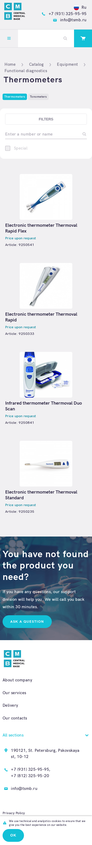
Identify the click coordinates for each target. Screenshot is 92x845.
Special (21, 148)
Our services (14, 693)
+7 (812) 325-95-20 (30, 776)
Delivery (10, 705)
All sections (13, 735)
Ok (13, 835)
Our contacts (15, 718)
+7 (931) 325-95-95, (30, 769)
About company (17, 680)
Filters (46, 119)
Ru (84, 7)
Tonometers (38, 96)
